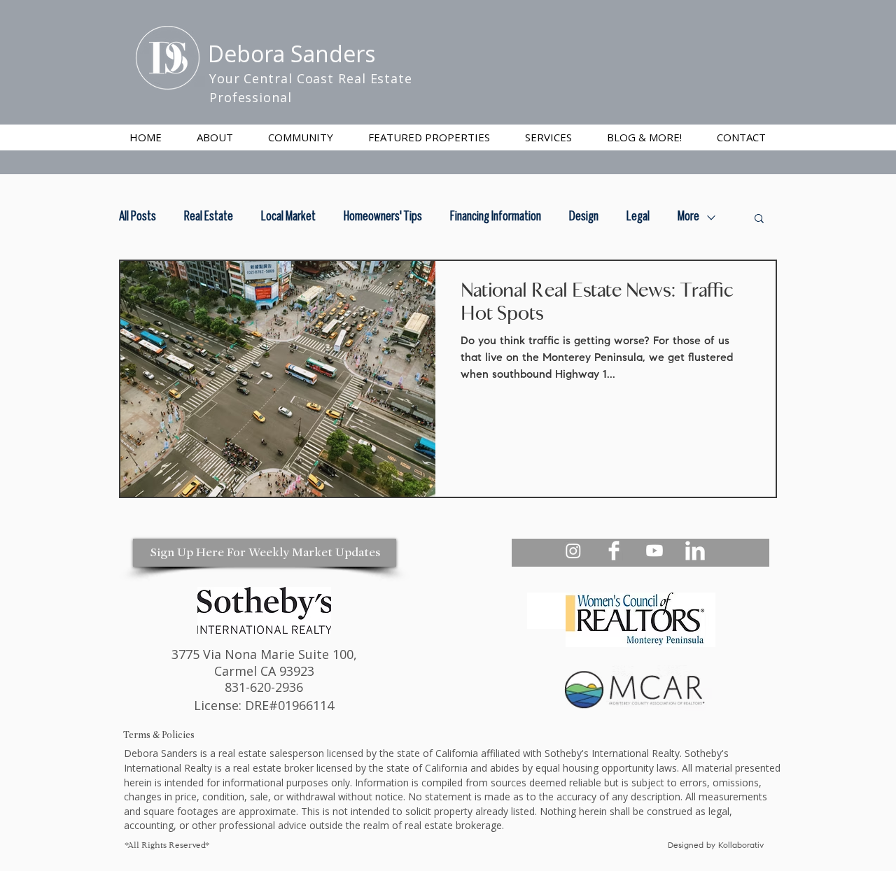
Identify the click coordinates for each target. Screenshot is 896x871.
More (688, 217)
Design (583, 217)
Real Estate (208, 217)
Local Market (288, 217)
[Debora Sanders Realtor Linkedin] (695, 550)
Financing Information (495, 217)
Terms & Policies (159, 735)
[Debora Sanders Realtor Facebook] (614, 550)
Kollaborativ (742, 846)
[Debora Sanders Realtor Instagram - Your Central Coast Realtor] (573, 550)
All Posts (137, 217)
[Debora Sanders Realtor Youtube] (654, 550)
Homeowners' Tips (383, 217)
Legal (638, 217)
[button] (548, 137)
